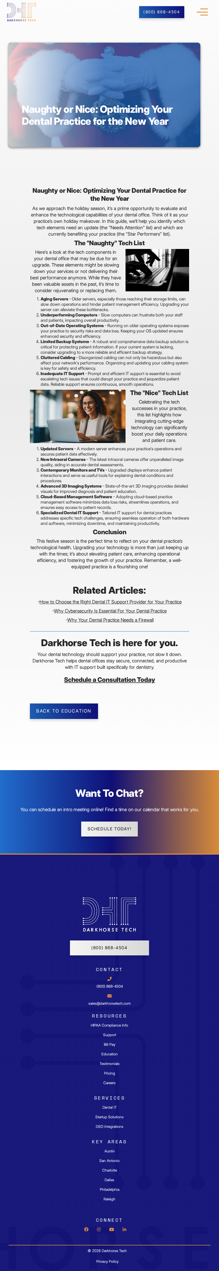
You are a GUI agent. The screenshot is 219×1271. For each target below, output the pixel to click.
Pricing (109, 1073)
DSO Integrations (109, 1126)
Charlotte (109, 1170)
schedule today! (109, 828)
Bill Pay (109, 1044)
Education (109, 1054)
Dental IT (110, 1107)
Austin (109, 1151)
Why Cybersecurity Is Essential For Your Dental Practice (110, 611)
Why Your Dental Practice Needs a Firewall (110, 620)
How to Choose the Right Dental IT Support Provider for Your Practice (111, 602)
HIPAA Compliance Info (109, 1025)
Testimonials (110, 1063)
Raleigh (109, 1199)
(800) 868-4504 (109, 947)
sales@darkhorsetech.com (109, 1003)
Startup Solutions (109, 1117)
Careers (109, 1083)
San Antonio (109, 1161)
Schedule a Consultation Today (109, 679)
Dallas (109, 1180)
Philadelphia (109, 1189)
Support (109, 1035)
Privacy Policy (107, 1261)
